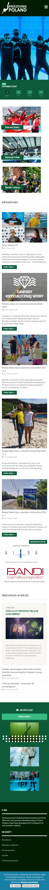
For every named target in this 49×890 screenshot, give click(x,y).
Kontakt (5, 855)
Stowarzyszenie (8, 850)
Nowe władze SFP (10, 245)
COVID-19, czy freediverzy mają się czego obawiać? (22, 612)
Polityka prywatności (10, 861)
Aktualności (6, 840)
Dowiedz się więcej (30, 886)
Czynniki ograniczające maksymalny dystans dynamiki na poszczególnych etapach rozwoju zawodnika (22, 672)
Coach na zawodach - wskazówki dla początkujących (18, 685)
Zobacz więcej (8, 267)
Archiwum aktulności (38, 542)
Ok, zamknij (15, 886)
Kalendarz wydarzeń (10, 845)
